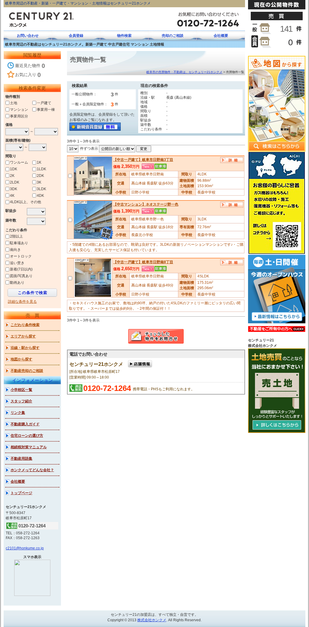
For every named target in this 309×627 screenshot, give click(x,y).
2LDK (14, 182)
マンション (19, 109)
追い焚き (17, 263)
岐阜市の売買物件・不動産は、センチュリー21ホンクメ (184, 72)
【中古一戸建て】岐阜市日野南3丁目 (143, 160)
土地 (13, 103)
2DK (40, 176)
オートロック (21, 256)
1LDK (41, 169)
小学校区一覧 (21, 390)
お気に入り (28, 75)
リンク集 (18, 413)
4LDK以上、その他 (25, 202)
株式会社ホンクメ (151, 620)
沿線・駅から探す (25, 348)
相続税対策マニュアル (29, 447)
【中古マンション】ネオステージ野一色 (145, 204)
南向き (15, 250)
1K (39, 162)
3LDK (41, 189)
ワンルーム (19, 162)
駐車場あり (19, 243)
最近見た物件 (30, 65)
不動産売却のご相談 (27, 371)
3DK (13, 189)
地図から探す (21, 359)
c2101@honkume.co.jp (25, 548)
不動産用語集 (21, 458)
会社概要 (18, 481)
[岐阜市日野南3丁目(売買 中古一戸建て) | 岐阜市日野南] (93, 175)
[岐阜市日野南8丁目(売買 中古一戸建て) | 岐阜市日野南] (93, 277)
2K (12, 176)
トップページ (21, 493)
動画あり (17, 282)
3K (39, 182)
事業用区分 (19, 116)
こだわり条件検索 (25, 325)
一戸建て (44, 103)
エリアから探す (23, 336)
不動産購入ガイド (25, 424)
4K (12, 195)
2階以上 (16, 236)
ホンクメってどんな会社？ (32, 470)
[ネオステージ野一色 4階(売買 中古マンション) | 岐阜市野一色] (93, 219)
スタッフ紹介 (21, 401)
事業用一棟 (46, 109)
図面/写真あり (21, 276)
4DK (40, 195)
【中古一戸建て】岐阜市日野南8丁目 (143, 262)
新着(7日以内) (21, 269)
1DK (13, 169)
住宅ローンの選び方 (27, 435)
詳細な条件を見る (22, 301)
